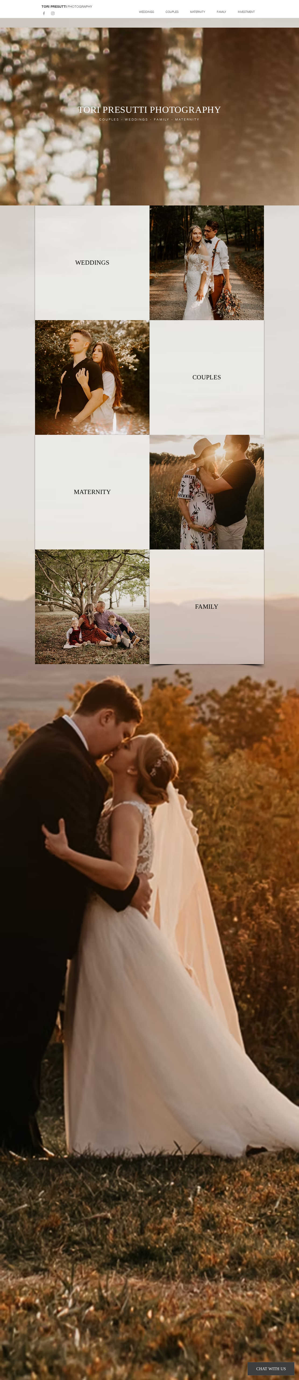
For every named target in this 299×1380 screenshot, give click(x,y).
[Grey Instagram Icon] (52, 13)
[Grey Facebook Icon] (44, 13)
